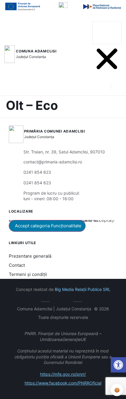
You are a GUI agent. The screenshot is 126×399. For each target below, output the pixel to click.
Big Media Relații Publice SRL (82, 289)
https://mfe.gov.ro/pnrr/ (63, 374)
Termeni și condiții (28, 274)
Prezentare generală (30, 256)
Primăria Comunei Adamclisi (54, 131)
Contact (17, 265)
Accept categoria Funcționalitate (48, 226)
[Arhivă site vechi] (67, 300)
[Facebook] (58, 300)
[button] (107, 17)
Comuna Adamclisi (36, 51)
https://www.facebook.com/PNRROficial (63, 382)
